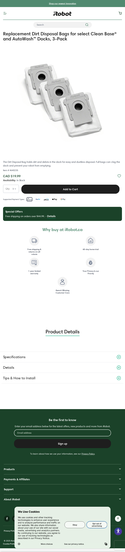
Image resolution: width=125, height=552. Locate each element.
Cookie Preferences (12, 544)
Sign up (62, 443)
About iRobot (12, 499)
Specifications (14, 357)
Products (9, 469)
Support (8, 489)
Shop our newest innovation (62, 3)
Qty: (7, 188)
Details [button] (51, 216)
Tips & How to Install (19, 378)
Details (8, 367)
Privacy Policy (88, 453)
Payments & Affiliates (17, 479)
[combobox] (62, 25)
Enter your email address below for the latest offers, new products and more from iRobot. (62, 426)
